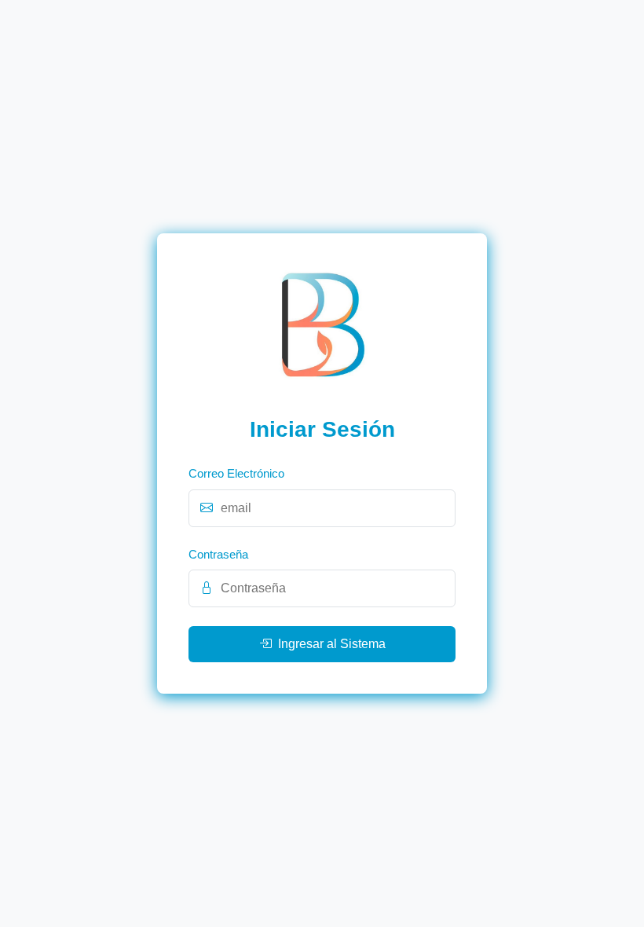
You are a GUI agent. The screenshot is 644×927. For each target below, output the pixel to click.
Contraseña (218, 554)
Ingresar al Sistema (332, 643)
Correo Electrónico (236, 473)
